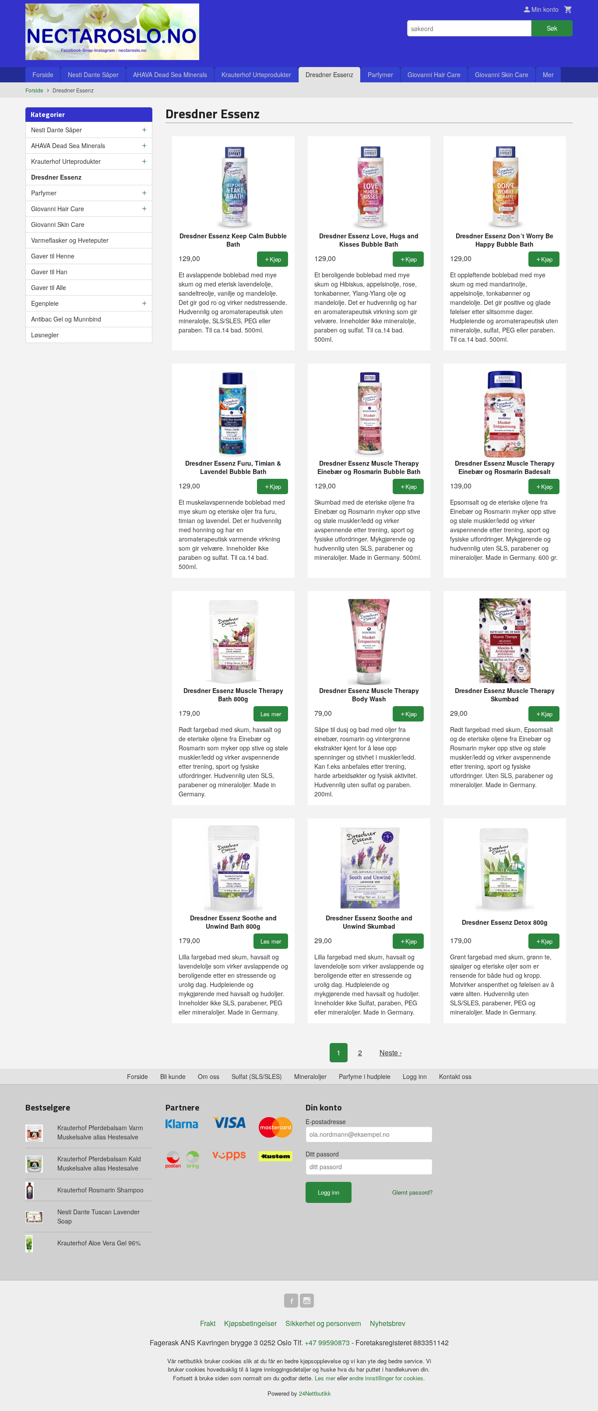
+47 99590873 (327, 1342)
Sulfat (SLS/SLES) (257, 1076)
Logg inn (415, 1076)
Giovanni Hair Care (434, 74)
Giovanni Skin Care (501, 74)
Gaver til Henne (52, 255)
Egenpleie (45, 303)
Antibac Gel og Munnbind (66, 319)
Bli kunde (173, 1076)
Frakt (207, 1323)
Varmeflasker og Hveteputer (70, 240)
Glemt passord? (412, 1192)
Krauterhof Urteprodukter (256, 74)
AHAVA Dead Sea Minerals (170, 74)
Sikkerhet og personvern (323, 1323)
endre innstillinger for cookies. (387, 1378)
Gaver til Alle (48, 287)
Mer (548, 74)
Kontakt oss (455, 1076)
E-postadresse (326, 1121)
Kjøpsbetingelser (250, 1323)
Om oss (208, 1076)
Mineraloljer (310, 1076)
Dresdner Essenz (329, 74)
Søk (552, 28)
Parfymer (380, 74)
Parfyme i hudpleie (364, 1076)
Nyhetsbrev (387, 1323)
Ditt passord (322, 1153)
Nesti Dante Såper (93, 74)
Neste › (391, 1052)
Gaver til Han (49, 271)
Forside (42, 74)
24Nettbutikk (315, 1393)
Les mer (326, 1378)
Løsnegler (45, 334)
